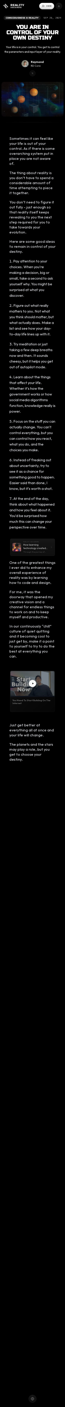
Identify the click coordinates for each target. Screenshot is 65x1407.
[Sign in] (59, 6)
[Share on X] (32, 73)
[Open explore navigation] (32, 1399)
